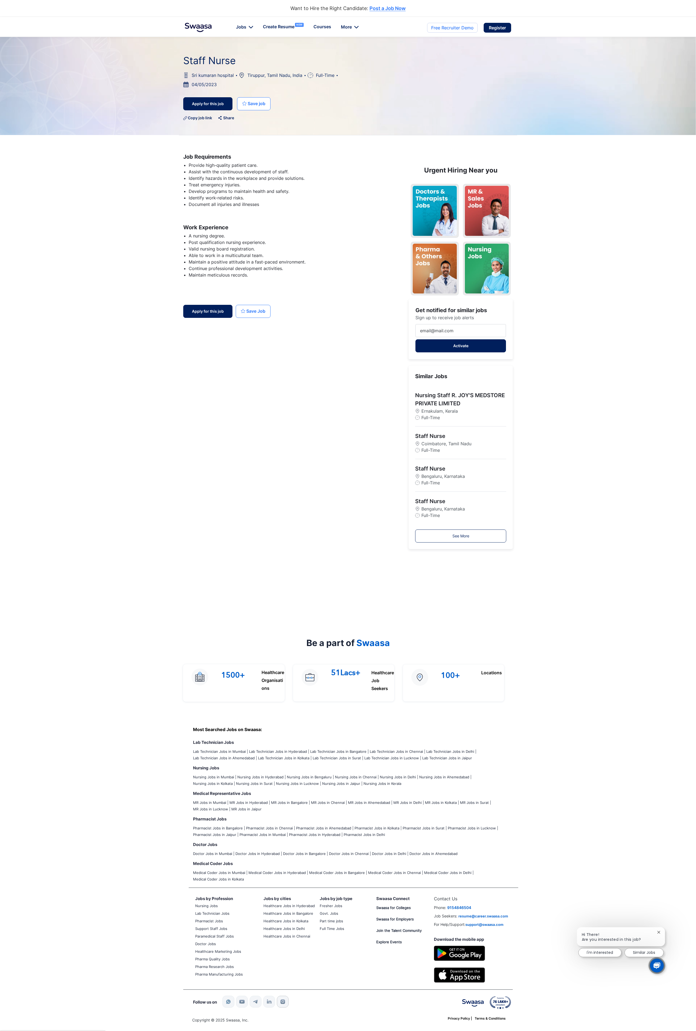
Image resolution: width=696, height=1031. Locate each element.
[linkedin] (269, 1002)
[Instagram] (283, 1002)
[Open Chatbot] (657, 966)
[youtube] (242, 1002)
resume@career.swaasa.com (483, 916)
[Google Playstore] (459, 952)
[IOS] (459, 974)
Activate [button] (460, 345)
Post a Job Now (387, 8)
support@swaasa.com (484, 924)
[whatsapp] (228, 1002)
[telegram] (256, 1002)
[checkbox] (254, 103)
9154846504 (459, 907)
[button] (497, 28)
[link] (198, 27)
